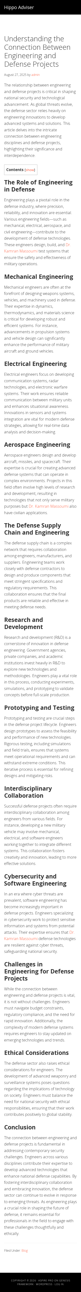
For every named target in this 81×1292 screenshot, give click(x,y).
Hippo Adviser (19, 7)
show (30, 170)
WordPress (44, 1284)
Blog (24, 1250)
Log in (59, 1284)
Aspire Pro (45, 1280)
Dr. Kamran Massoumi (48, 506)
